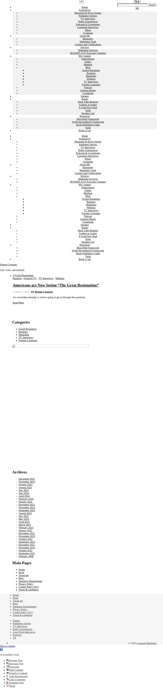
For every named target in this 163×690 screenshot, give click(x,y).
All (14, 637)
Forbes (88, 61)
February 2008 (26, 556)
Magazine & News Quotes (87, 13)
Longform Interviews (88, 27)
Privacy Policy (26, 584)
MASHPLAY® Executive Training (88, 53)
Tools (88, 110)
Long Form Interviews (24, 632)
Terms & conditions (28, 589)
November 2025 (27, 481)
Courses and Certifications (88, 44)
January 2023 (25, 530)
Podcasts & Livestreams (88, 24)
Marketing (91, 76)
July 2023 (23, 516)
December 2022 (27, 533)
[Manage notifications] (7, 683)
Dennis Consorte (8, 264)
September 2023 (27, 510)
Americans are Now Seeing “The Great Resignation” (56, 285)
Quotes (16, 620)
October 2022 (25, 539)
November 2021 (27, 547)
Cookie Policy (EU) (29, 587)
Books (85, 99)
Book (21, 572)
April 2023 (24, 522)
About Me (85, 36)
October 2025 (25, 484)
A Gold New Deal (88, 107)
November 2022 (27, 536)
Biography (88, 38)
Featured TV (30, 278)
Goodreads (87, 93)
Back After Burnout (88, 102)
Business (91, 73)
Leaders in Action (88, 104)
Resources (85, 116)
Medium (88, 64)
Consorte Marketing (147, 643)
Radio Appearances (88, 21)
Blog (87, 67)
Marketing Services (88, 50)
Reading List (88, 113)
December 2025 (27, 479)
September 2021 (27, 553)
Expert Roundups (91, 70)
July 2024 (23, 490)
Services (85, 47)
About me (24, 575)
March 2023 (25, 524)
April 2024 (24, 496)
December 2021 (27, 544)
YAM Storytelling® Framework (88, 122)
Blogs (88, 30)
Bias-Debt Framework (88, 119)
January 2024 (25, 501)
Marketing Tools (88, 41)
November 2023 (27, 507)
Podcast (88, 87)
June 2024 (24, 493)
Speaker (85, 96)
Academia (88, 33)
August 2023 (25, 513)
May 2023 (24, 519)
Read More (18, 302)
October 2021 (25, 550)
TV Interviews (88, 18)
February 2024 (26, 499)
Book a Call (85, 130)
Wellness (91, 79)
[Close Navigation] (137, 8)
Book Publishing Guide (88, 124)
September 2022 (27, 542)
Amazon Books (88, 90)
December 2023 (27, 504)
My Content (85, 56)
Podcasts (17, 635)
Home (85, 7)
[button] (1, 649)
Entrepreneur (87, 59)
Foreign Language (91, 84)
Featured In (84, 10)
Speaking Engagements (30, 581)
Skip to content (7, 646)
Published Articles (88, 15)
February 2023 (26, 527)
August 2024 (25, 487)
